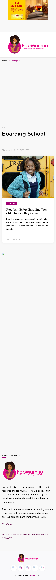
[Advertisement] (28, 92)
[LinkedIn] (35, 568)
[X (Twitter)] (21, 568)
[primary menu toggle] (3, 45)
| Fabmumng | (33, 575)
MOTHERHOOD (40, 534)
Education (11, 204)
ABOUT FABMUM (20, 534)
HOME (5, 534)
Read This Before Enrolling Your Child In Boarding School (26, 211)
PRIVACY (7, 538)
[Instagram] (28, 568)
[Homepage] (28, 558)
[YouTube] (42, 568)
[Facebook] (14, 568)
